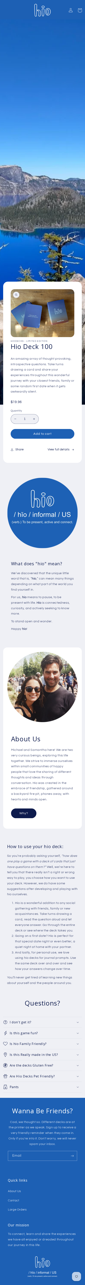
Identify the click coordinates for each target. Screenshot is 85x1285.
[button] (79, 10)
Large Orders (17, 1209)
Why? (23, 813)
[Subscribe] (72, 1156)
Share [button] (19, 449)
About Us (14, 1191)
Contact (13, 1200)
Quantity (16, 410)
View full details (59, 449)
